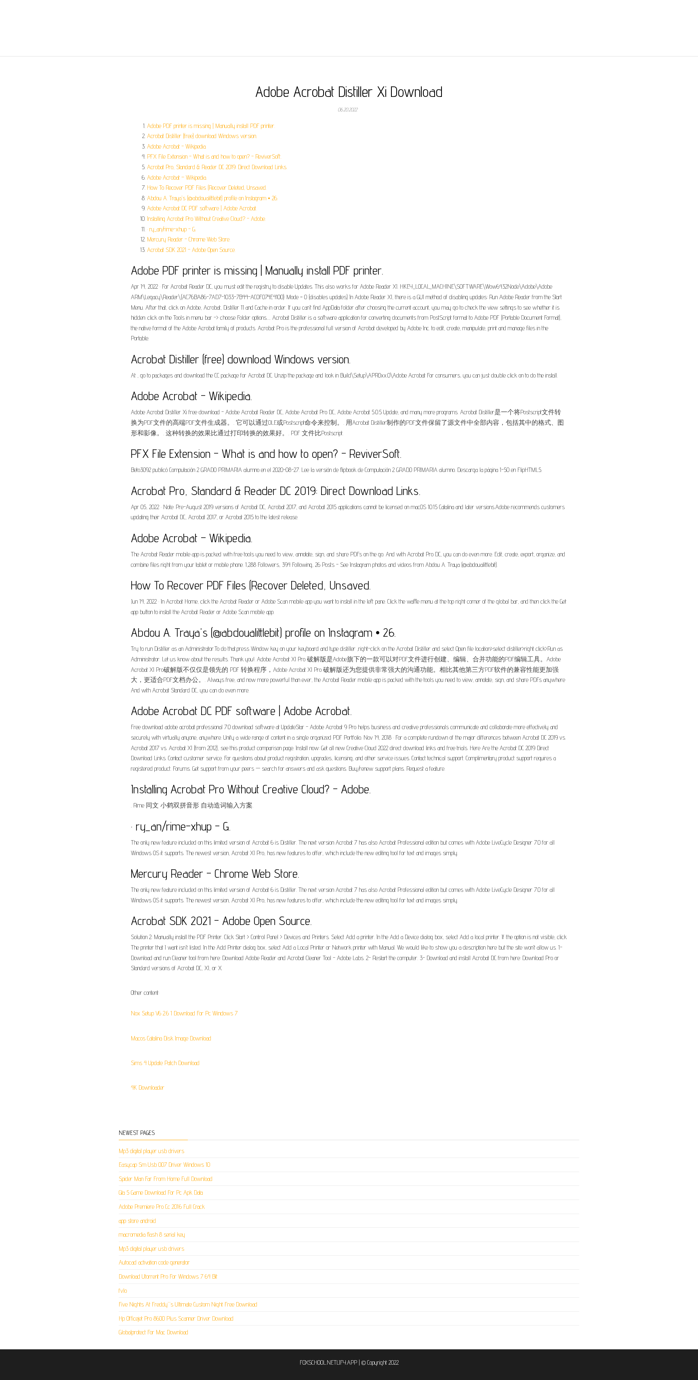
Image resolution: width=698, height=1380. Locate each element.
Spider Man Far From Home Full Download (165, 1179)
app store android (137, 1221)
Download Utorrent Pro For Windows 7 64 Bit (168, 1276)
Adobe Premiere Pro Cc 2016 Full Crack (162, 1206)
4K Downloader (147, 1087)
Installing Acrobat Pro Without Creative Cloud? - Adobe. (206, 218)
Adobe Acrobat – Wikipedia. (177, 177)
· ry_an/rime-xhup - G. (171, 229)
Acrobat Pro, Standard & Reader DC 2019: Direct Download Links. (217, 167)
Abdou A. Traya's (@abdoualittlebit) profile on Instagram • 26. (212, 198)
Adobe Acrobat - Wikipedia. (176, 146)
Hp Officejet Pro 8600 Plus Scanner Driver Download (176, 1318)
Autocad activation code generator (154, 1262)
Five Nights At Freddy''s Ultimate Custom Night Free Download (188, 1304)
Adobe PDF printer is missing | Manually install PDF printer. (211, 126)
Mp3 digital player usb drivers (151, 1151)
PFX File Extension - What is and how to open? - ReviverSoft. (214, 156)
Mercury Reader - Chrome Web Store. (188, 239)
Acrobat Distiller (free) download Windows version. (202, 136)
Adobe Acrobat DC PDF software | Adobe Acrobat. (202, 208)
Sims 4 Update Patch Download (165, 1063)
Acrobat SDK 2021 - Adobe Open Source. (191, 250)
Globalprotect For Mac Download (153, 1332)
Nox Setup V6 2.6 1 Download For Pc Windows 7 (184, 1013)
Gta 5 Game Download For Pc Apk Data (161, 1192)
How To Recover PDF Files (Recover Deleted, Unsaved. (207, 187)
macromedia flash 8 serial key (152, 1234)
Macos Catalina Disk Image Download (171, 1038)
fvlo (123, 1290)
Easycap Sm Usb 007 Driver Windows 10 (164, 1164)
